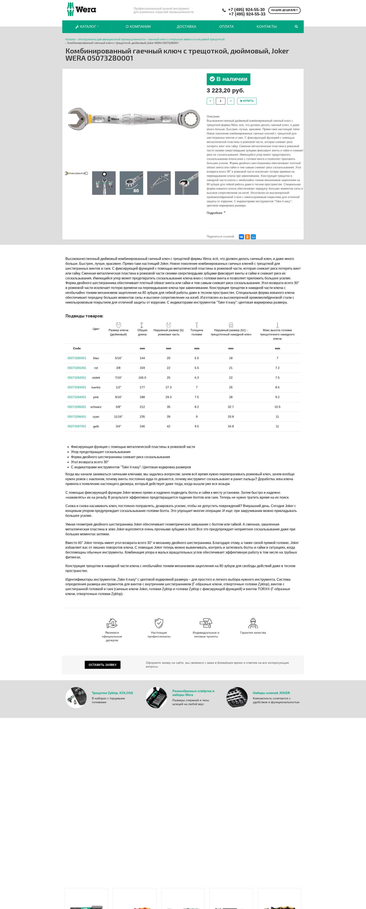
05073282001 (77, 377)
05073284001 (77, 397)
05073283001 (77, 387)
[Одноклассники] (247, 236)
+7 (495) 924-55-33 (247, 14)
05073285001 (77, 406)
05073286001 (77, 416)
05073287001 (77, 426)
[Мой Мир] (253, 236)
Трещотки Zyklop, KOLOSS (112, 693)
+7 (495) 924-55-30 (246, 9)
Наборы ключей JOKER (271, 693)
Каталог (88, 27)
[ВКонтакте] (241, 236)
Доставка (186, 27)
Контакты (267, 27)
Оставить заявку (102, 664)
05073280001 (77, 358)
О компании (138, 27)
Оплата (226, 27)
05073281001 (77, 367)
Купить (248, 100)
